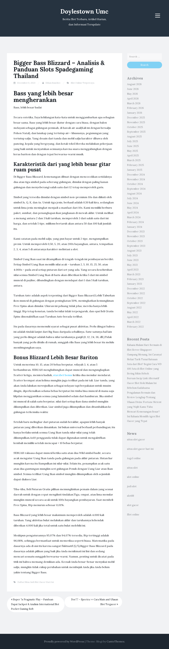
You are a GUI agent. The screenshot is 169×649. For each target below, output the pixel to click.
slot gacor (133, 505)
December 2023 (136, 231)
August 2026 (134, 84)
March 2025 (134, 160)
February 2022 (135, 326)
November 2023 (136, 236)
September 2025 (136, 131)
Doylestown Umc (84, 11)
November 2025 (136, 122)
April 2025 (133, 155)
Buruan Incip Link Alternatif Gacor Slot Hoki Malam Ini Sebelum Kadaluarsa (143, 383)
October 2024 (135, 184)
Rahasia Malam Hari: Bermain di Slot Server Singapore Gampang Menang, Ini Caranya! (144, 350)
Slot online (133, 514)
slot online (133, 476)
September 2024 (136, 188)
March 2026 (133, 103)
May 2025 (132, 150)
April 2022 (133, 317)
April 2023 (132, 269)
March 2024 (133, 217)
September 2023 (136, 245)
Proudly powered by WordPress (64, 641)
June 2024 (133, 203)
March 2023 (133, 274)
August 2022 (134, 307)
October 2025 (135, 127)
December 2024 (136, 174)
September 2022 (136, 302)
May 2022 (132, 312)
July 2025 (132, 141)
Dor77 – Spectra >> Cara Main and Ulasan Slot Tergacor (94, 602)
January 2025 (134, 169)
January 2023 (134, 283)
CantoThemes (115, 641)
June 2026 (133, 89)
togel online (134, 458)
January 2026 (134, 112)
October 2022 (135, 298)
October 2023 (135, 241)
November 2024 (136, 179)
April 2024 (133, 212)
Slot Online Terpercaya (82, 82)
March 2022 (133, 321)
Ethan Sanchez (53, 82)
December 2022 (136, 288)
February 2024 (135, 222)
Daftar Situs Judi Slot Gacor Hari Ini (35, 582)
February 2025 (135, 165)
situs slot (132, 467)
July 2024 (132, 198)
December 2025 (136, 117)
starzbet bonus (62, 375)
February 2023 (135, 279)
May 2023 (132, 264)
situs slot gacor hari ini (140, 448)
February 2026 (135, 108)
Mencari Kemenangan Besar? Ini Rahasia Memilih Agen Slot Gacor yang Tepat (143, 416)
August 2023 (134, 250)
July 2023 (132, 255)
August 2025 (134, 136)
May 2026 (132, 93)
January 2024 (134, 226)
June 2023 (132, 260)
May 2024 (132, 207)
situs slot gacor (136, 439)
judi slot (131, 486)
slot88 (130, 495)
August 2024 (134, 193)
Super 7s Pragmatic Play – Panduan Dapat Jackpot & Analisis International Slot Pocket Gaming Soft (35, 604)
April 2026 (133, 98)
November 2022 (136, 293)
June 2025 (133, 146)
